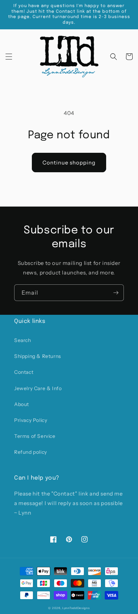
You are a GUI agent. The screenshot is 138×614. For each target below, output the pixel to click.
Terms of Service (35, 436)
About (21, 404)
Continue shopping (69, 162)
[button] (9, 56)
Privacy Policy (30, 420)
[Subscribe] (115, 292)
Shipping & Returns (37, 356)
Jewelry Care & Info (38, 388)
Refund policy (30, 452)
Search (22, 340)
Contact (23, 372)
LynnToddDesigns (76, 608)
